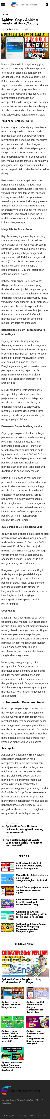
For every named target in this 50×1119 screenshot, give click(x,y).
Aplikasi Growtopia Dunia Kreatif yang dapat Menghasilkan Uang (30, 902)
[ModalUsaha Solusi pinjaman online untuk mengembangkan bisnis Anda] (7, 879)
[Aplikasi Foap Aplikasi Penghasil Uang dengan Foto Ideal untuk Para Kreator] (7, 915)
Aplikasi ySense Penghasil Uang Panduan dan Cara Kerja (21, 981)
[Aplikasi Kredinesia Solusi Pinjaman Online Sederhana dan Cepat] (12, 1053)
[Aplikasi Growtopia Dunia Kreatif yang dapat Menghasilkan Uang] (7, 903)
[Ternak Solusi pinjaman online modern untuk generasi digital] (7, 891)
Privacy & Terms (27, 1115)
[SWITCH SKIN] (47, 4)
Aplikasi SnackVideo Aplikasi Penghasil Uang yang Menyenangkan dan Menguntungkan (31, 928)
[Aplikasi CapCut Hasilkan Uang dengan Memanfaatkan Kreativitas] (37, 993)
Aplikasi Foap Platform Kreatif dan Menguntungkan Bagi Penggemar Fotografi (35, 1037)
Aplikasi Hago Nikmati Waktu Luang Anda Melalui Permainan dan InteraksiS (12, 1036)
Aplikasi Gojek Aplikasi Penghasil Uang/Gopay (11, 1005)
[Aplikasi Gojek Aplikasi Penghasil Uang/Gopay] (12, 993)
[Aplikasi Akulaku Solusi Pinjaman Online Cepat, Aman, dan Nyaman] (7, 866)
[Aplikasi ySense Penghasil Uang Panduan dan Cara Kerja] (25, 963)
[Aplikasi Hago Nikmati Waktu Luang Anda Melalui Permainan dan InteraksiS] (12, 1022)
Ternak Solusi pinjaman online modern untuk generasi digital (32, 890)
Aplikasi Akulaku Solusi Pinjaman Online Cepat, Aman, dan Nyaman (29, 866)
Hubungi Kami (10, 1115)
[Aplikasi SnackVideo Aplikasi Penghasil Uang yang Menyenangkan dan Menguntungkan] (7, 927)
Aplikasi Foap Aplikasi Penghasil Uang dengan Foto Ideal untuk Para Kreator (31, 914)
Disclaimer (41, 1115)
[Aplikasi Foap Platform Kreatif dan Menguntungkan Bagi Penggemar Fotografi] (37, 1022)
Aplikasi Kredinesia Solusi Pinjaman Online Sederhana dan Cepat (11, 1066)
